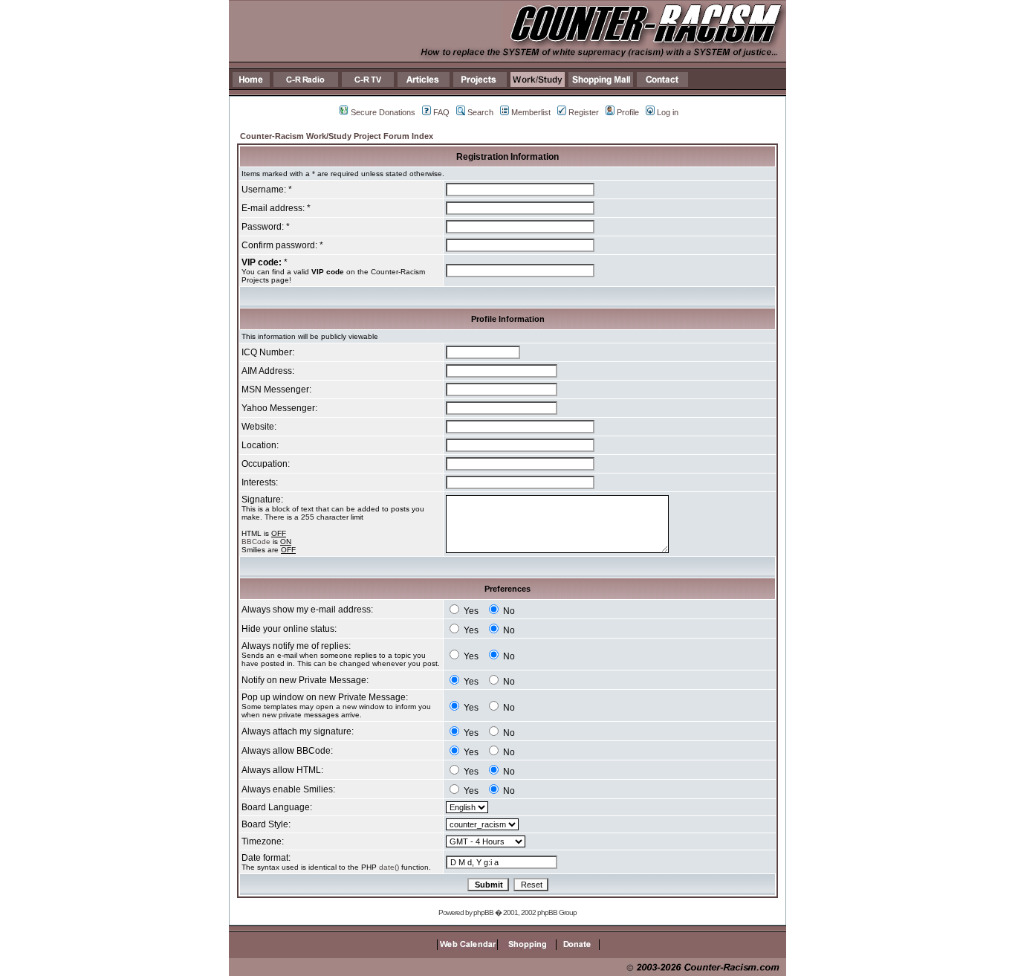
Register (583, 112)
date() (389, 867)
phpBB (483, 912)
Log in (667, 112)
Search (480, 112)
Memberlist (531, 112)
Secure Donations (383, 112)
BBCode (255, 541)
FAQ (441, 112)
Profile (628, 112)
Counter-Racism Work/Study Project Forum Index (336, 136)
